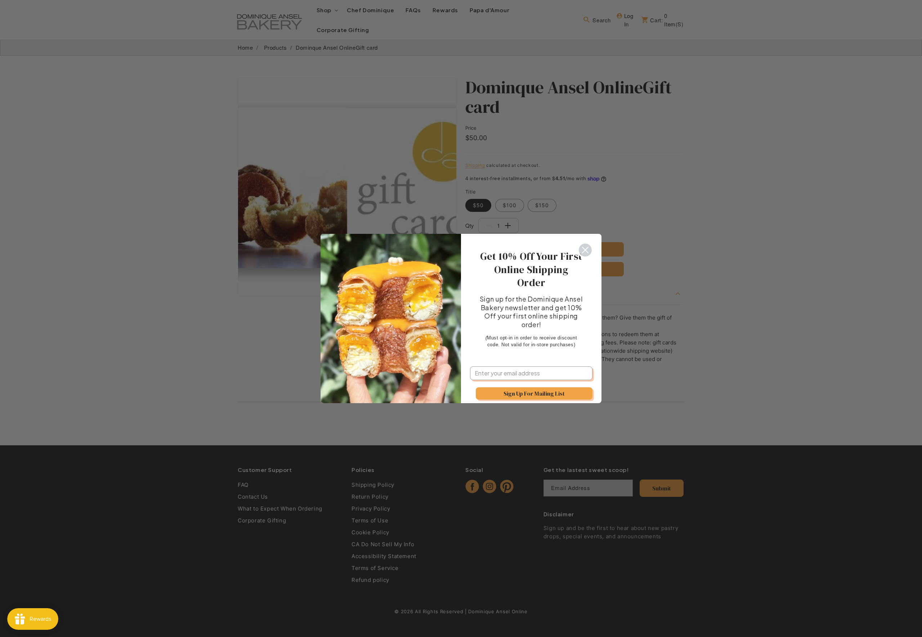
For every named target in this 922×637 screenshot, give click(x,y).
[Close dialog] (585, 250)
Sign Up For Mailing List (534, 393)
